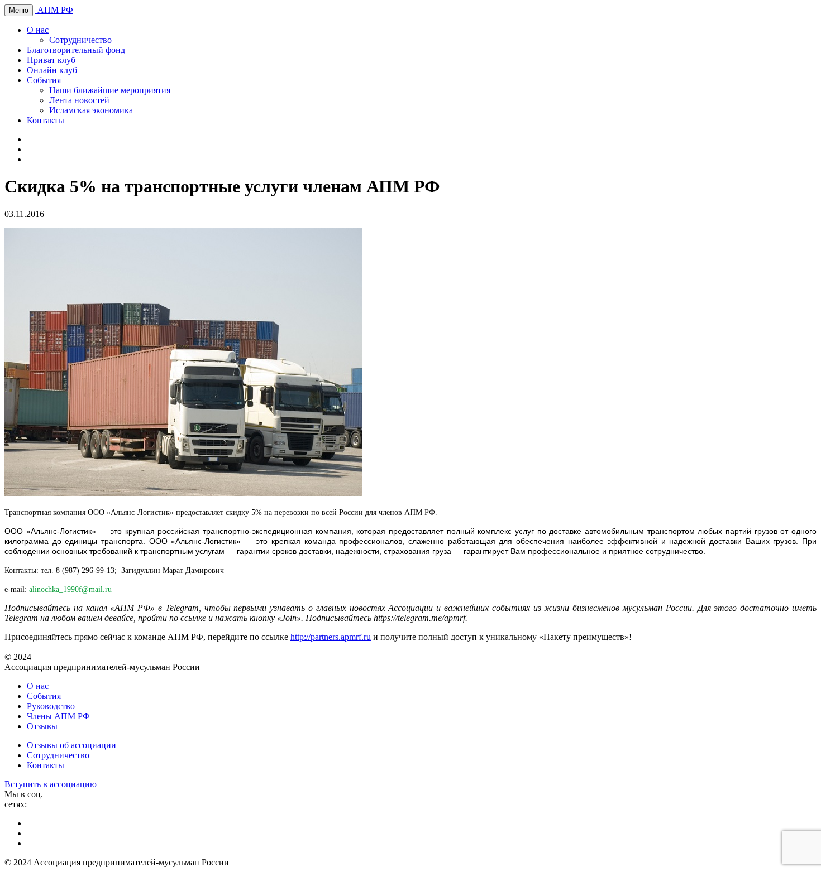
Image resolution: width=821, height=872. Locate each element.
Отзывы (42, 726)
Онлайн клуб (52, 70)
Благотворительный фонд (76, 50)
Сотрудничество (80, 40)
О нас (38, 30)
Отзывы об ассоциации (71, 745)
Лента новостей (79, 100)
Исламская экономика (91, 110)
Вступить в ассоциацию (50, 784)
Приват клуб (51, 60)
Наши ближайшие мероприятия (109, 90)
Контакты (45, 120)
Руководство (51, 706)
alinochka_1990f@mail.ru (70, 589)
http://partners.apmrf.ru (330, 637)
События (44, 80)
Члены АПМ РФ (58, 716)
